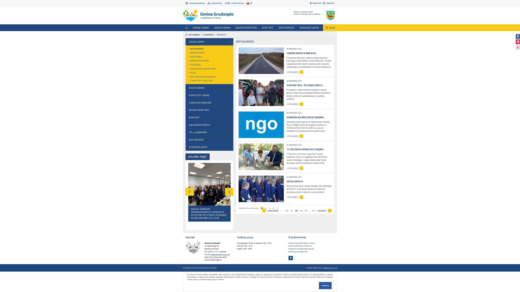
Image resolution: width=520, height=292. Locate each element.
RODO (193, 72)
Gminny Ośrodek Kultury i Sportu (301, 243)
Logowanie (330, 3)
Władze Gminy (197, 52)
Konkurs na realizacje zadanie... (306, 117)
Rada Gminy (196, 56)
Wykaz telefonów (199, 60)
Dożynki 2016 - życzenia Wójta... (305, 85)
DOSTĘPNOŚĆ (286, 27)
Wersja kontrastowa (197, 3)
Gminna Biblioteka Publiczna (300, 246)
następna (324, 210)
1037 (314, 210)
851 (292, 210)
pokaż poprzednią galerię (190, 192)
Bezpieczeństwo (246, 27)
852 (297, 210)
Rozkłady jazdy (309, 27)
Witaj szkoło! (295, 181)
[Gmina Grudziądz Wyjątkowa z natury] (235, 15)
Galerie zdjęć (197, 156)
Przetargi (195, 64)
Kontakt (267, 27)
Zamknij (325, 285)
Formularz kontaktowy (203, 68)
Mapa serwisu (216, 3)
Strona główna (186, 28)
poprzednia (273, 210)
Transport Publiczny (201, 80)
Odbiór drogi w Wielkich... (302, 53)
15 (269, 208)
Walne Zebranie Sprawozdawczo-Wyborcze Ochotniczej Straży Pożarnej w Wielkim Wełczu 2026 (209, 214)
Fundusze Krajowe (200, 102)
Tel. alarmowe (198, 132)
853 (301, 210)
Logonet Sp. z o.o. (330, 268)
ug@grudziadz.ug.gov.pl (220, 254)
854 (306, 210)
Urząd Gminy (200, 27)
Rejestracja (317, 3)
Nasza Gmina (222, 27)
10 (265, 208)
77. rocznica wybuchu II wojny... (306, 149)
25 (277, 208)
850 (287, 210)
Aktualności (197, 48)
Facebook (290, 258)
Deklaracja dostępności (203, 76)
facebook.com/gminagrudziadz (301, 249)
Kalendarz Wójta (199, 124)
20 (273, 208)
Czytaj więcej (292, 72)
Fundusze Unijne (199, 95)
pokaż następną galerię (229, 192)
